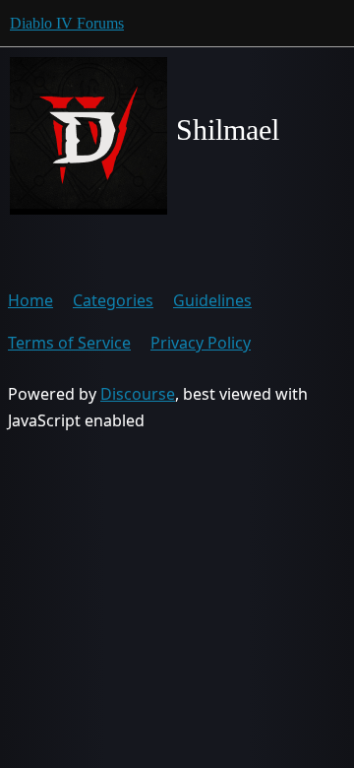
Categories (113, 300)
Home (30, 300)
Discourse (137, 394)
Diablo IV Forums (67, 23)
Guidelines (212, 300)
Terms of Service (69, 342)
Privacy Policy (200, 342)
